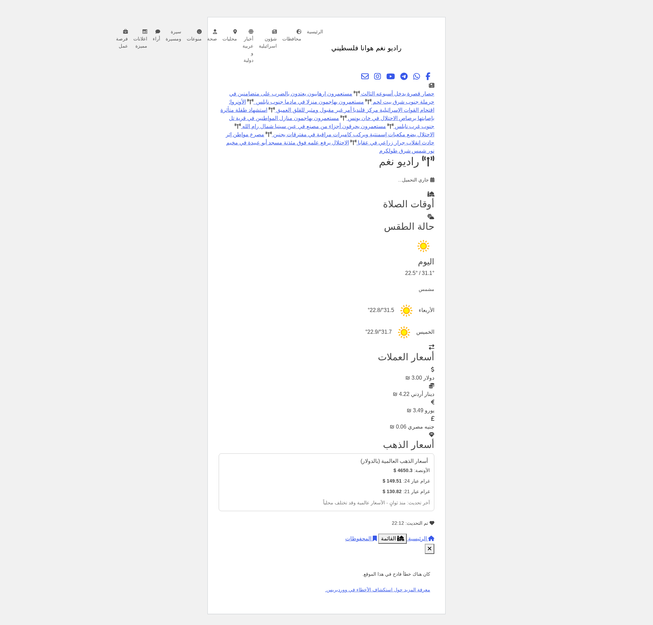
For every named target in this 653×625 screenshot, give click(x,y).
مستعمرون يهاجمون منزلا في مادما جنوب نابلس (308, 102)
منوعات (194, 38)
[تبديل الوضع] (408, 47)
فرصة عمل (122, 42)
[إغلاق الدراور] (429, 549)
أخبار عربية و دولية (247, 49)
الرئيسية (315, 31)
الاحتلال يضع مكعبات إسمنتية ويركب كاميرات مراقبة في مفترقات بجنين (353, 134)
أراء (156, 38)
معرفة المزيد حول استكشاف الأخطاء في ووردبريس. (377, 589)
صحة (212, 38)
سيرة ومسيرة (173, 35)
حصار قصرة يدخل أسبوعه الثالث (397, 94)
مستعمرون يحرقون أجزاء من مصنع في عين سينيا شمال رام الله (313, 126)
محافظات (291, 38)
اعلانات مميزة (140, 42)
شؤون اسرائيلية (268, 42)
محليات (229, 38)
